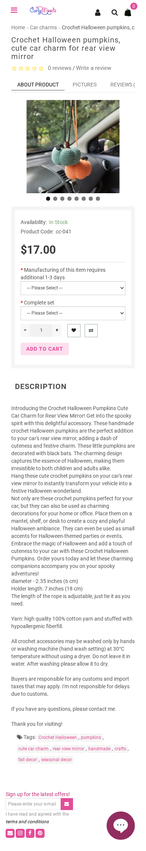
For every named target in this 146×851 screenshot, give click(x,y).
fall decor (27, 759)
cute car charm (33, 748)
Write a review (93, 68)
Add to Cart (44, 349)
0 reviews (58, 68)
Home (18, 27)
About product (38, 85)
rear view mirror (68, 748)
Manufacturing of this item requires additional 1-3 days (63, 273)
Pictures (85, 85)
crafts (120, 748)
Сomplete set (39, 303)
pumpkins (91, 737)
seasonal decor (56, 759)
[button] (48, 199)
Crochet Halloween (58, 737)
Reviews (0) (125, 85)
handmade (99, 748)
